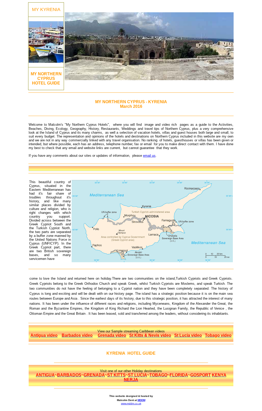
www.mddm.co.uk (131, 403)
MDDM (141, 400)
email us (149, 155)
